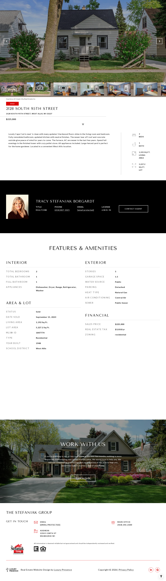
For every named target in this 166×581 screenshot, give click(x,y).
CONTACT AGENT (133, 209)
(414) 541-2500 (124, 525)
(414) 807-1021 (62, 210)
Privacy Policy (126, 569)
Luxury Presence (63, 569)
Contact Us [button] (83, 478)
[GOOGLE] (157, 569)
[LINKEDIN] (151, 569)
